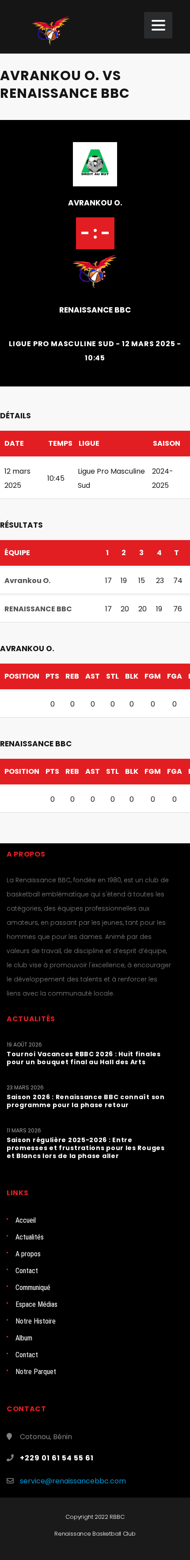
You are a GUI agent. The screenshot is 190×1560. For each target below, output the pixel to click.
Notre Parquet (35, 1371)
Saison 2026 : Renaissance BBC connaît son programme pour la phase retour (86, 1101)
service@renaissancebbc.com (73, 1481)
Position (21, 676)
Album (23, 1338)
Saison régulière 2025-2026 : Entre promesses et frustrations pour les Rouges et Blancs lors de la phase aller (86, 1148)
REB (72, 676)
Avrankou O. (95, 202)
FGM (152, 676)
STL (112, 676)
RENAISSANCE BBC (95, 310)
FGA (174, 676)
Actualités (29, 1237)
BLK (131, 676)
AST (92, 676)
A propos (28, 1254)
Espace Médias (36, 1304)
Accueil (25, 1220)
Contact (26, 1271)
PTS (52, 676)
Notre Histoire (35, 1321)
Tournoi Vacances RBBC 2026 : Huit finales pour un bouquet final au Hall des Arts (84, 1058)
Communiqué (32, 1287)
